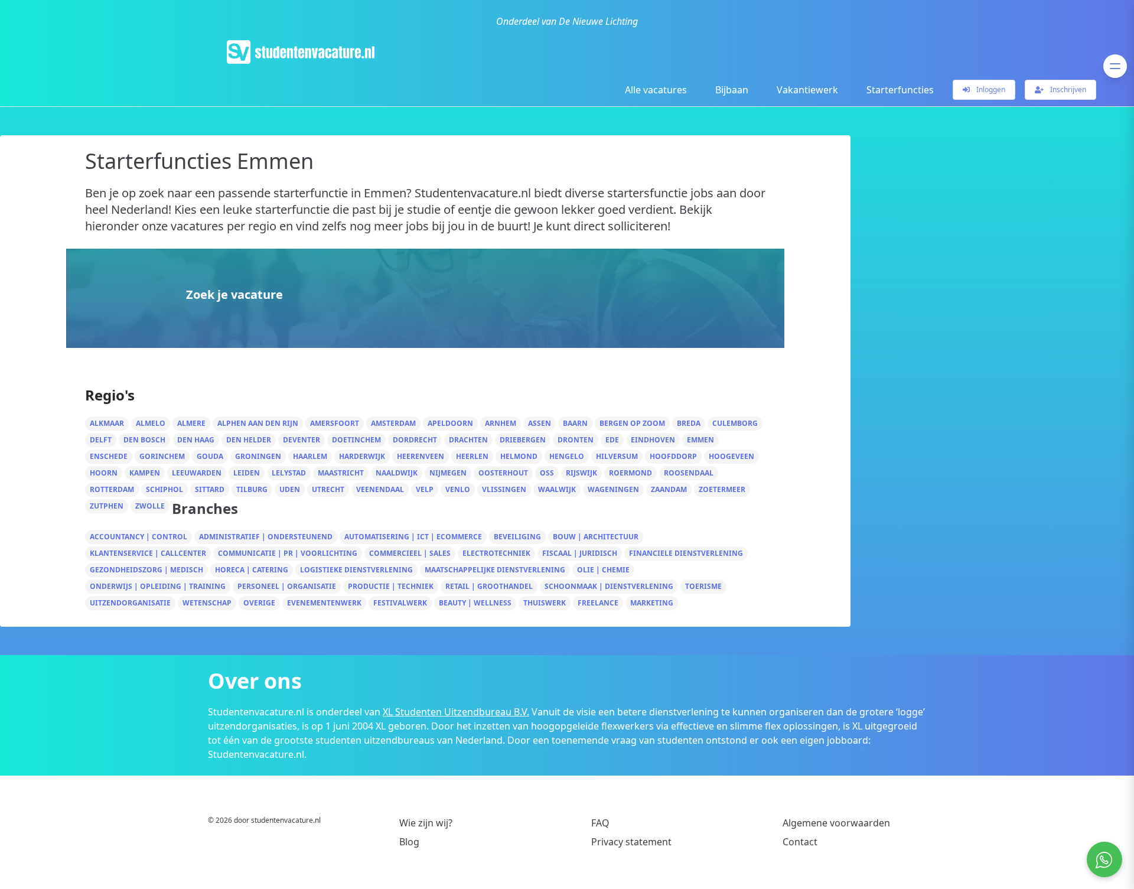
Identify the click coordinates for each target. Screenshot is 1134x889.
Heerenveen (420, 456)
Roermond (630, 473)
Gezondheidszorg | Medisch (146, 570)
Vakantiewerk (807, 89)
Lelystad (289, 473)
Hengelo (566, 456)
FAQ (600, 822)
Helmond (518, 456)
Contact (800, 841)
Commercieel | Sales (410, 553)
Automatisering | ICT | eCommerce (413, 537)
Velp (425, 489)
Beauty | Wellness (475, 603)
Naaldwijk (397, 473)
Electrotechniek (496, 553)
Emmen (700, 440)
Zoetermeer (722, 489)
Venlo (457, 489)
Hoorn (104, 473)
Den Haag (195, 440)
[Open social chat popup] (1104, 859)
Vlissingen (504, 489)
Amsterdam (393, 423)
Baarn (575, 423)
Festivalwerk (400, 603)
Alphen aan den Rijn (257, 423)
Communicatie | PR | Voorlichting (287, 553)
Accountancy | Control (138, 537)
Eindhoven (653, 440)
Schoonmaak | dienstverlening (609, 586)
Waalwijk (557, 489)
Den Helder (248, 440)
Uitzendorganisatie (130, 603)
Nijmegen (448, 473)
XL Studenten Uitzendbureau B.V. (456, 711)
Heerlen (472, 456)
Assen (539, 423)
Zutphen (106, 506)
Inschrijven (1067, 89)
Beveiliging (517, 537)
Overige (259, 603)
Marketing (651, 603)
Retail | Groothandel (489, 586)
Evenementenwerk (324, 603)
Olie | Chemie (603, 570)
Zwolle (150, 506)
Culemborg (735, 423)
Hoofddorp (673, 456)
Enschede (109, 456)
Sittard (209, 489)
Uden (289, 489)
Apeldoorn (450, 423)
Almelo (150, 423)
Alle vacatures (656, 89)
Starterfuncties (900, 89)
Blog (409, 841)
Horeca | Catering (251, 570)
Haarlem (310, 456)
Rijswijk (581, 473)
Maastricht (341, 473)
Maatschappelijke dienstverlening (495, 570)
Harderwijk (362, 456)
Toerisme (703, 586)
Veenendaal (380, 489)
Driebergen (523, 440)
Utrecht (328, 489)
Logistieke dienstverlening (356, 570)
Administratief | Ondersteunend (266, 537)
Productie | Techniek (391, 586)
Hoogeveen (731, 456)
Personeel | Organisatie (286, 586)
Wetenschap (207, 603)
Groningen (258, 456)
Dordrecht (415, 440)
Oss (547, 473)
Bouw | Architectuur (595, 537)
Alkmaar (107, 423)
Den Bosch (144, 440)
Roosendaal (688, 473)
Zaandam (669, 489)
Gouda (210, 456)
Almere (191, 423)
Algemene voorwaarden (836, 822)
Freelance (598, 603)
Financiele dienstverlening (686, 553)
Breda (688, 423)
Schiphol (164, 489)
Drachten (468, 440)
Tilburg (252, 489)
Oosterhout (503, 473)
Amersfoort (334, 423)
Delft (101, 440)
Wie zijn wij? (425, 822)
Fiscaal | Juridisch (579, 553)
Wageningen (613, 489)
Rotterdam (112, 489)
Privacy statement (631, 841)
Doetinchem (356, 440)
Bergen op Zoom (632, 423)
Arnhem (500, 423)
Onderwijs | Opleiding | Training (158, 586)
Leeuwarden (196, 473)
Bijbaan (731, 89)
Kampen (144, 473)
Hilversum (617, 456)
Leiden (246, 473)
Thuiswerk (544, 603)
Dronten (576, 440)
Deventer (301, 440)
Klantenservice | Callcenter (148, 553)
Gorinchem (162, 456)
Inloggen (990, 89)
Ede (612, 440)
